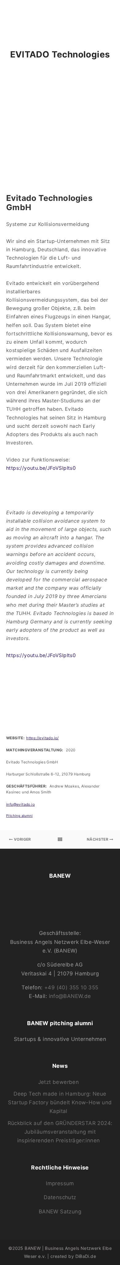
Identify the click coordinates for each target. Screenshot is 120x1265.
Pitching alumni (19, 815)
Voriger (22, 839)
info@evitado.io (20, 804)
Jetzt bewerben (58, 1082)
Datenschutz (60, 1197)
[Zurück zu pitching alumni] (60, 839)
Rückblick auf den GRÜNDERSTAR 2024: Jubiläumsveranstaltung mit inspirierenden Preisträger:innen (60, 1132)
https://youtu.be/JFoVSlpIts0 (41, 468)
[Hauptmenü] (108, 15)
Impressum (60, 1183)
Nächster (98, 839)
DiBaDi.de (85, 1256)
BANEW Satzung (60, 1211)
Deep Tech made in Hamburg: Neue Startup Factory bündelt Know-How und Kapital (60, 1102)
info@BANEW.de (70, 996)
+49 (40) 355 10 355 (71, 987)
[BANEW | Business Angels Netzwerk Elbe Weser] (32, 14)
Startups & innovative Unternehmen (60, 1039)
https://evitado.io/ (42, 738)
